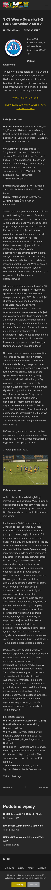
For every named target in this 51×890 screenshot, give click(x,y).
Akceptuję (18, 884)
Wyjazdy (35, 30)
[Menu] (46, 5)
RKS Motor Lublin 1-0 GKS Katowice (23, 825)
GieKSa (27, 30)
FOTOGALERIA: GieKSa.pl (25, 97)
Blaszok (42, 868)
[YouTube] (8, 859)
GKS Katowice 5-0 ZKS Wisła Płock (22, 814)
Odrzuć (33, 884)
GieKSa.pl (9, 868)
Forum (31, 868)
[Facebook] (4, 859)
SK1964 (21, 868)
